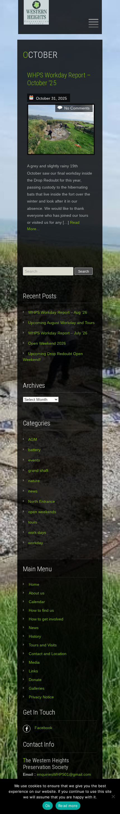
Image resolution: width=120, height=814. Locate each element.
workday (35, 543)
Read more (68, 805)
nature (34, 481)
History (35, 636)
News (34, 627)
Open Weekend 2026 (47, 343)
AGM (32, 439)
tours (32, 522)
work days (37, 532)
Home (34, 584)
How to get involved (46, 619)
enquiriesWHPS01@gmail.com (64, 774)
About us (36, 593)
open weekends (42, 512)
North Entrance (41, 501)
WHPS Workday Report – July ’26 (57, 333)
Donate (35, 679)
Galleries (36, 688)
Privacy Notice (41, 697)
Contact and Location (47, 653)
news (32, 491)
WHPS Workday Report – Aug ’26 (57, 312)
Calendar (37, 601)
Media (34, 662)
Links (33, 671)
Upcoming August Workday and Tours (61, 322)
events (34, 460)
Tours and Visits (43, 645)
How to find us (41, 610)
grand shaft (38, 470)
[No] (113, 796)
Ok (47, 805)
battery (34, 450)
